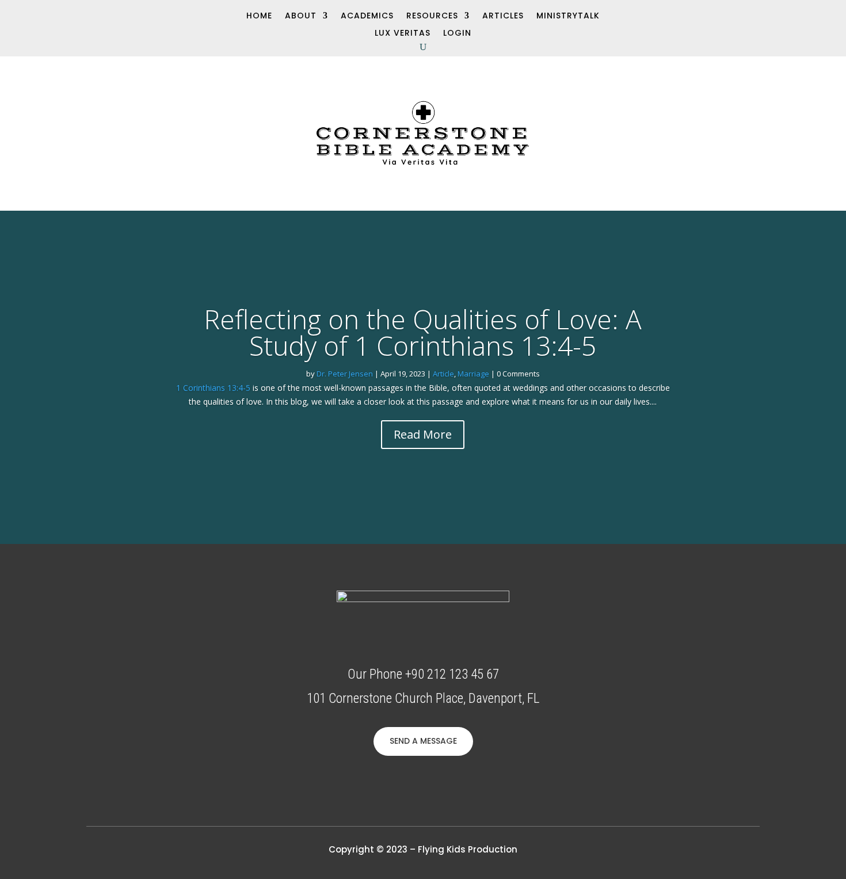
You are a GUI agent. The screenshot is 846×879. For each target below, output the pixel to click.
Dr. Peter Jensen (345, 373)
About (301, 16)
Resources (432, 16)
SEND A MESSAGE (423, 741)
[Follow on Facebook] (32, 14)
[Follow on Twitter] (52, 14)
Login (457, 34)
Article (443, 373)
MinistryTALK (568, 16)
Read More (423, 434)
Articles (503, 16)
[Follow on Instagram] (71, 14)
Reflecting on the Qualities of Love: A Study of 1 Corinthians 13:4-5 (423, 332)
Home (259, 16)
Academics (367, 16)
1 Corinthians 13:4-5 (213, 387)
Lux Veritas (402, 34)
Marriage (473, 373)
